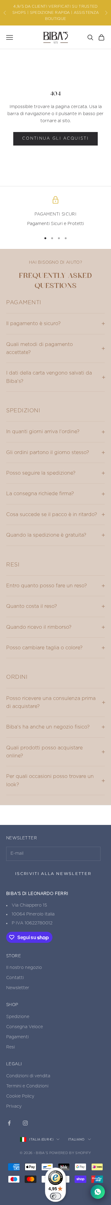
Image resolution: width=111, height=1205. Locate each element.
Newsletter (17, 988)
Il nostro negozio (24, 968)
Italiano (76, 1139)
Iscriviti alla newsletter (53, 873)
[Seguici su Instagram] (25, 1123)
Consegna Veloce (24, 1027)
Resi (10, 1047)
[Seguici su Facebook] (9, 1123)
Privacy (14, 1106)
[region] (55, 211)
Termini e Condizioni (27, 1086)
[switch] (55, 1196)
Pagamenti (17, 1037)
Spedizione (17, 1017)
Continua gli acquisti (55, 139)
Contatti (15, 978)
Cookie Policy (20, 1096)
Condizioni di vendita (28, 1076)
